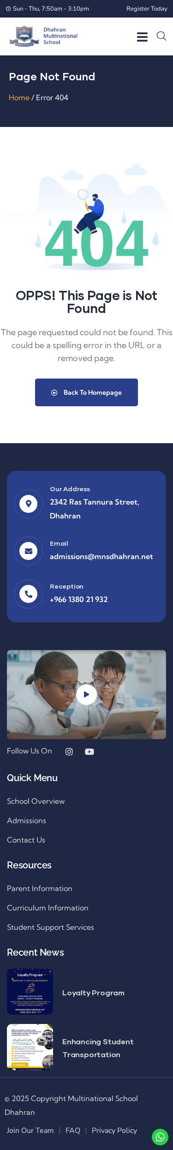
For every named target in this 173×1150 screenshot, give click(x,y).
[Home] (43, 36)
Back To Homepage (92, 392)
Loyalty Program (93, 992)
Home (19, 97)
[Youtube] (89, 751)
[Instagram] (69, 751)
